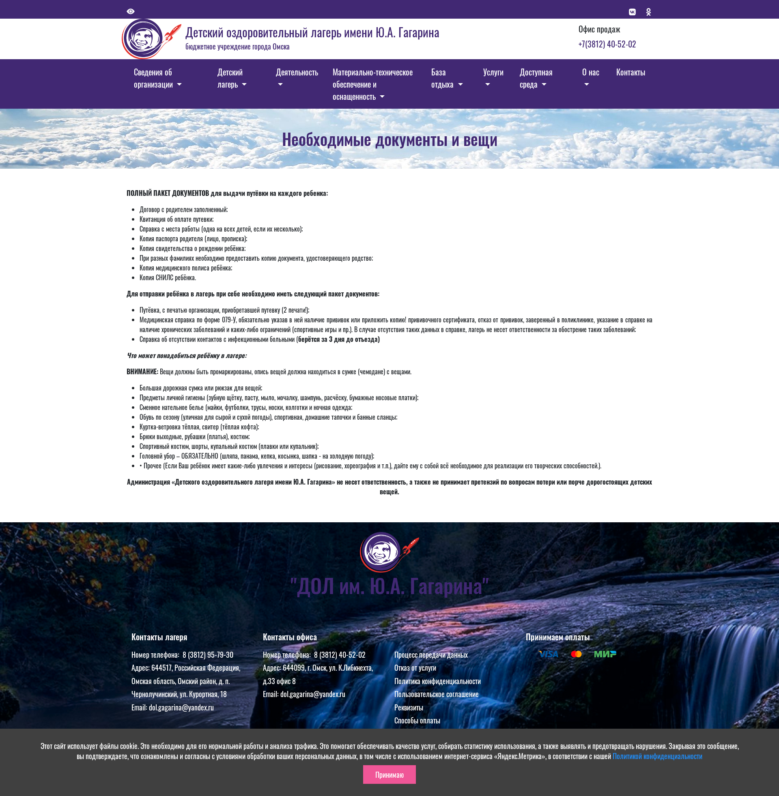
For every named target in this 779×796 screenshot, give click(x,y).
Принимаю (389, 774)
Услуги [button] (493, 72)
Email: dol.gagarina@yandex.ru (172, 707)
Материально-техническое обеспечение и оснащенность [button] (373, 84)
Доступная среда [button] (536, 78)
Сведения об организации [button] (154, 78)
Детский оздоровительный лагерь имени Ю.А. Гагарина (312, 32)
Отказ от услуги (415, 667)
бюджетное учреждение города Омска (237, 46)
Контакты (630, 72)
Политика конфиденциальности (437, 681)
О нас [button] (590, 72)
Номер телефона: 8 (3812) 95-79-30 (182, 654)
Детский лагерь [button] (230, 78)
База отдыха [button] (443, 78)
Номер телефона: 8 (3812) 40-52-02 (314, 654)
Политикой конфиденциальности (657, 756)
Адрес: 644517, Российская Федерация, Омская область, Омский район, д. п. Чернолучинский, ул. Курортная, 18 (185, 680)
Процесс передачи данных (431, 654)
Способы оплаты (417, 720)
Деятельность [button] (297, 72)
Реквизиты (408, 707)
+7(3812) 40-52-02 (607, 44)
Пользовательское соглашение (436, 694)
